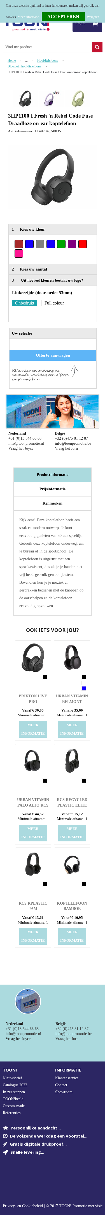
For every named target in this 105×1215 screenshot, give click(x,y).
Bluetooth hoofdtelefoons (24, 66)
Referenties (11, 1113)
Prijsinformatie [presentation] (52, 489)
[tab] (52, 475)
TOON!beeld (13, 1099)
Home (12, 60)
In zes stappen (14, 1092)
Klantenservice (66, 1078)
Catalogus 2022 (15, 1085)
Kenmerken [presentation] (52, 503)
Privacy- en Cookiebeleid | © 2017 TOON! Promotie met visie (52, 1206)
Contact (61, 1085)
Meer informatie (28, 17)
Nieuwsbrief (12, 1078)
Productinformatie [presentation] (52, 475)
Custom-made (14, 1106)
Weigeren (93, 17)
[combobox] (47, 47)
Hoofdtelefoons (47, 60)
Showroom (64, 1092)
